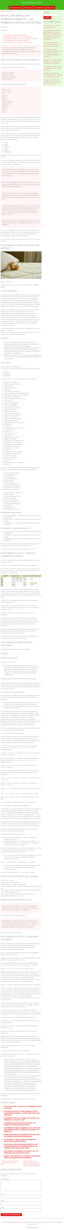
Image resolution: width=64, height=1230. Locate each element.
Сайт (2, 1207)
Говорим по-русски (16, 8)
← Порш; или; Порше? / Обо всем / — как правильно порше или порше (10, 1162)
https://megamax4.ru (15, 1222)
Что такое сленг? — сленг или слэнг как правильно (52, 26)
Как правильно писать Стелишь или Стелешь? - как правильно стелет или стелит (21, 1119)
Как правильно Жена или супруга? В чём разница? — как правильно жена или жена (52, 44)
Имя (2, 1194)
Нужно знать (50, 8)
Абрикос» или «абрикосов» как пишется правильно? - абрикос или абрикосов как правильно (22, 1157)
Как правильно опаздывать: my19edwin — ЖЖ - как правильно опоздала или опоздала (21, 1152)
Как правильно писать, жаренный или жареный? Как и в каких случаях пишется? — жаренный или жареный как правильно (53, 52)
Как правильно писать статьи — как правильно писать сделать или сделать (53, 68)
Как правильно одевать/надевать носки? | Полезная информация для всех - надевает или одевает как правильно (22, 1129)
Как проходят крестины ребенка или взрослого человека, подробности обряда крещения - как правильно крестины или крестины (21, 1146)
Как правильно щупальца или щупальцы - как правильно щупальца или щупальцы (20, 1124)
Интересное (28, 8)
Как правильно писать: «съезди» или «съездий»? (18, 42)
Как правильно (39, 8)
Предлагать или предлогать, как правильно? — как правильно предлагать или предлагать (53, 61)
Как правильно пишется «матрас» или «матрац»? (18, 37)
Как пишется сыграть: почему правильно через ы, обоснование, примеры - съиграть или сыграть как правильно (22, 1113)
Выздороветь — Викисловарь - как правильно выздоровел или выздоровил (20, 1140)
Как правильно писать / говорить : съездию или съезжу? (20, 38)
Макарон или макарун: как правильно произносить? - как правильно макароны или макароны (22, 1135)
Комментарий (5, 1179)
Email (3, 1200)
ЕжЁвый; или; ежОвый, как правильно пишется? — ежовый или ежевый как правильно (53, 75)
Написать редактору (32, 1227)
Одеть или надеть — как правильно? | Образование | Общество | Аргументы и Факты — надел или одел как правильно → (32, 1163)
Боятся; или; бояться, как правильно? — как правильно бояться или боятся (52, 81)
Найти (47, 17)
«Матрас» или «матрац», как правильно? (15, 35)
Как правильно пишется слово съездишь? (16, 40)
